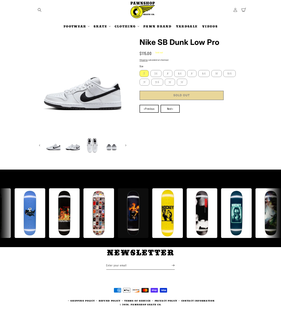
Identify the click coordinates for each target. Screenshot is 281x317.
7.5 (156, 73)
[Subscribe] (173, 265)
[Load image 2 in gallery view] (72, 145)
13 (182, 82)
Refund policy (109, 300)
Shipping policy (82, 300)
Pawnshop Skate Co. (146, 304)
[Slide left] (39, 145)
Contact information (198, 300)
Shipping (144, 59)
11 (144, 82)
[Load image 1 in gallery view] (53, 145)
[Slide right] (126, 145)
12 (170, 82)
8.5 (180, 73)
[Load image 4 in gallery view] (111, 145)
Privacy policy (166, 300)
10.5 (229, 73)
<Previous (149, 108)
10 (216, 73)
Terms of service (137, 300)
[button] (39, 10)
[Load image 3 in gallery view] (92, 145)
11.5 (157, 82)
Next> (170, 108)
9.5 (204, 73)
